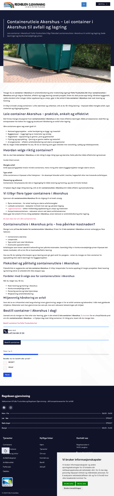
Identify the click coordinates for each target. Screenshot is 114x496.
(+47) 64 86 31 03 (16, 333)
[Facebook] (4, 407)
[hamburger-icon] (84, 4)
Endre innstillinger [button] (72, 488)
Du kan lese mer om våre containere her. (20, 219)
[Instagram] (10, 407)
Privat (10, 367)
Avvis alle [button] (81, 484)
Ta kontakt (85, 315)
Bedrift (11, 362)
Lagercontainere (14, 209)
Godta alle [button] (68, 484)
